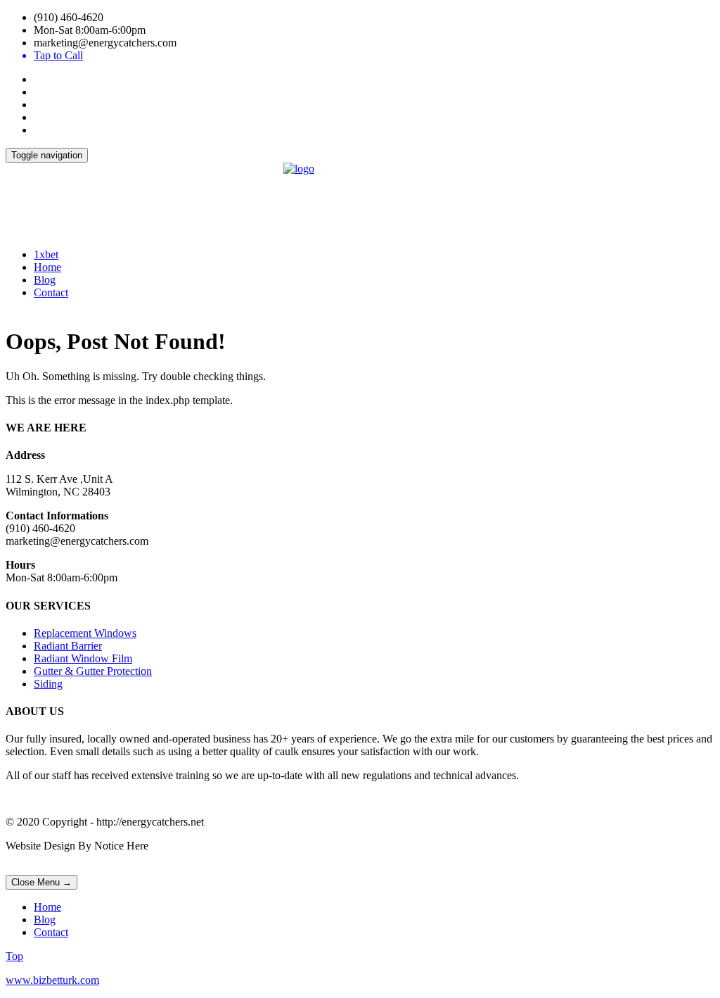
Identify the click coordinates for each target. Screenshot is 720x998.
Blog (45, 280)
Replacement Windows (85, 633)
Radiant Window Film (83, 658)
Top (14, 956)
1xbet (46, 254)
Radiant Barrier (68, 646)
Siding (48, 684)
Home (47, 267)
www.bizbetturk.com (52, 980)
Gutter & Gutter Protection (93, 671)
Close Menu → (41, 882)
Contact (51, 292)
